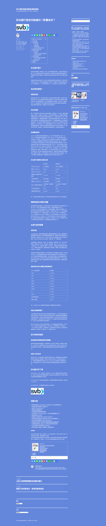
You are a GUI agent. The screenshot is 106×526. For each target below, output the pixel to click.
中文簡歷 (34, 453)
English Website (43, 449)
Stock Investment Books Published (47, 445)
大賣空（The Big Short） (37, 408)
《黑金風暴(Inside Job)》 (37, 415)
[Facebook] (32, 457)
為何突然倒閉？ (36, 42)
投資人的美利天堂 (82, 85)
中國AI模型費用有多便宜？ (77, 65)
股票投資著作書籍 (43, 450)
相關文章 (34, 62)
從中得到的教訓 (36, 56)
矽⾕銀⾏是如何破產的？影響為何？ (40, 406)
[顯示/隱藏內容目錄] (45, 39)
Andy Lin (18, 38)
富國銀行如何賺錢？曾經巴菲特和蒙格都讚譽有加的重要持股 (45, 422)
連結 (79, 52)
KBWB (20, 47)
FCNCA (20, 46)
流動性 (20, 43)
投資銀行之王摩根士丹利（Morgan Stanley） (42, 416)
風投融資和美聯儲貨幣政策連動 (40, 57)
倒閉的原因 (36, 43)
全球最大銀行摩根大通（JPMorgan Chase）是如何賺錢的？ (45, 418)
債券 (19, 41)
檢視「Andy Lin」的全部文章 (61, 468)
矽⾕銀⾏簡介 (35, 41)
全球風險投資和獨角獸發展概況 (39, 411)
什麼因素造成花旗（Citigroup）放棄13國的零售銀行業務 (44, 423)
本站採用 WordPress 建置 (32, 520)
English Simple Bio (44, 448)
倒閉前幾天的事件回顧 (37, 49)
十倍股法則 (82, 100)
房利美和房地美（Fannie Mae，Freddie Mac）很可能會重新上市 (46, 404)
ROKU (20, 48)
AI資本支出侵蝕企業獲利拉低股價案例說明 (80, 69)
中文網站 (34, 454)
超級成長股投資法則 (78, 84)
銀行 (17, 41)
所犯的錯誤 (36, 45)
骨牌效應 (36, 52)
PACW (17, 48)
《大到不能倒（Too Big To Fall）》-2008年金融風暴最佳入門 (45, 413)
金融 (18, 44)
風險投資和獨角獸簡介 (37, 410)
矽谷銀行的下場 (36, 60)
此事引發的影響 (36, 50)
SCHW (17, 49)
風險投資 (24, 44)
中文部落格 (42, 452)
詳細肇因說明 (36, 46)
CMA (17, 46)
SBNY (24, 48)
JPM (17, 47)
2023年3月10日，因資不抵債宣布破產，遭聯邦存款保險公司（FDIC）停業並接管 (49, 233)
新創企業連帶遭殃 (37, 54)
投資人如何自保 (37, 59)
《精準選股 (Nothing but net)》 (78, 63)
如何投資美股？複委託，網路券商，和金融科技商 (42, 427)
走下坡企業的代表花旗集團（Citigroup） (41, 425)
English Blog (42, 446)
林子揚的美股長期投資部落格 (27, 9)
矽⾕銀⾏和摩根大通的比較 (39, 47)
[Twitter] (33, 457)
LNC (23, 47)
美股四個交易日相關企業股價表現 (40, 53)
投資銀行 (22, 41)
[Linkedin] (35, 457)
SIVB (22, 49)
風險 (21, 44)
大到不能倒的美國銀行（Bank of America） (41, 420)
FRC (23, 46)
